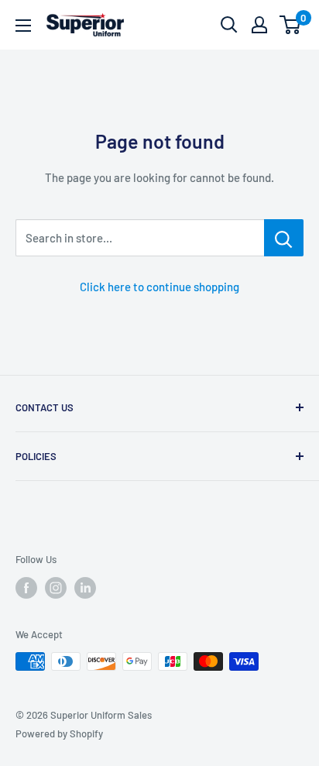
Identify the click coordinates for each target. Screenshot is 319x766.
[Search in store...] (284, 237)
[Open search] (229, 24)
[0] (290, 24)
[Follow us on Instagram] (56, 588)
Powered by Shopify (59, 733)
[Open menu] (23, 25)
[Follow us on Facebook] (26, 588)
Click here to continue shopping (159, 287)
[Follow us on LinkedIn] (85, 588)
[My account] (259, 24)
